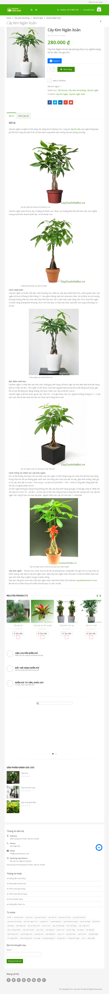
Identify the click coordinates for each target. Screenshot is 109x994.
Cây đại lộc (18, 625)
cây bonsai (95, 921)
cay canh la (52, 917)
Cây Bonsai (62, 90)
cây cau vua (46, 926)
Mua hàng (67, 69)
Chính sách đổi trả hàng (17, 894)
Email (71, 102)
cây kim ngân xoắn (77, 94)
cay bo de (29, 917)
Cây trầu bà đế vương (42, 625)
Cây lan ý (24, 773)
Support (56, 61)
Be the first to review (57, 35)
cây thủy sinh (38, 934)
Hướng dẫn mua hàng (16, 878)
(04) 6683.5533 (88, 10)
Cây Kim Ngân (62, 94)
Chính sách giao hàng (16, 889)
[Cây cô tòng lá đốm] (13, 806)
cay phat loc (44, 921)
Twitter (55, 102)
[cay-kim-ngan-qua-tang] (54, 433)
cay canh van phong (14, 921)
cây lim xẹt (60, 930)
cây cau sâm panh (34, 926)
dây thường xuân (26, 938)
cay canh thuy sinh (79, 917)
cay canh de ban (40, 917)
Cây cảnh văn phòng (22, 18)
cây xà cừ (61, 934)
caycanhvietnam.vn (84, 580)
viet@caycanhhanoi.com (19, 853)
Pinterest (24, 980)
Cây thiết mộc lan (66, 625)
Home (9, 18)
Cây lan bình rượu (28, 787)
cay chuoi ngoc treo (30, 921)
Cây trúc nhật (91, 625)
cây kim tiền (76, 129)
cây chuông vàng (58, 926)
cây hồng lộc (50, 930)
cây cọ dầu (39, 930)
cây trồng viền (50, 934)
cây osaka (80, 930)
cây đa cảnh (82, 934)
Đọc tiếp (19, 633)
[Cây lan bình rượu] (13, 792)
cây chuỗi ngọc (71, 926)
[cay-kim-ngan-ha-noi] (54, 250)
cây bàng (10, 926)
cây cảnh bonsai (28, 930)
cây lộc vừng (70, 930)
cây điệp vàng (93, 934)
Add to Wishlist (59, 80)
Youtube (29, 980)
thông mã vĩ (61, 938)
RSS (19, 980)
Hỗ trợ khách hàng (15, 899)
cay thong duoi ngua (70, 921)
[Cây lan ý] (13, 777)
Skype (34, 980)
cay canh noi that (64, 917)
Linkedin (39, 980)
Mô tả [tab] (11, 116)
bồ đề (9, 917)
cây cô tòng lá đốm (13, 930)
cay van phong (85, 921)
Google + (66, 102)
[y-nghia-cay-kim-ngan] (54, 531)
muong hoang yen (48, 938)
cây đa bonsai (71, 934)
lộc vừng (37, 938)
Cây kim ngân (38, 18)
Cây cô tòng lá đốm (28, 802)
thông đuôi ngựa (73, 938)
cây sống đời (90, 930)
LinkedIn (60, 102)
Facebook (50, 102)
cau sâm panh (18, 917)
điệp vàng (91, 938)
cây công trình (84, 926)
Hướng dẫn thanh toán (17, 883)
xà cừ (83, 938)
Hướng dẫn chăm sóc (16, 904)
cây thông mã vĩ (12, 934)
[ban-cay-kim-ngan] (54, 341)
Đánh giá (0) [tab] (23, 116)
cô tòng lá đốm (12, 938)
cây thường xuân (26, 934)
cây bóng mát (20, 926)
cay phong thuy (55, 921)
